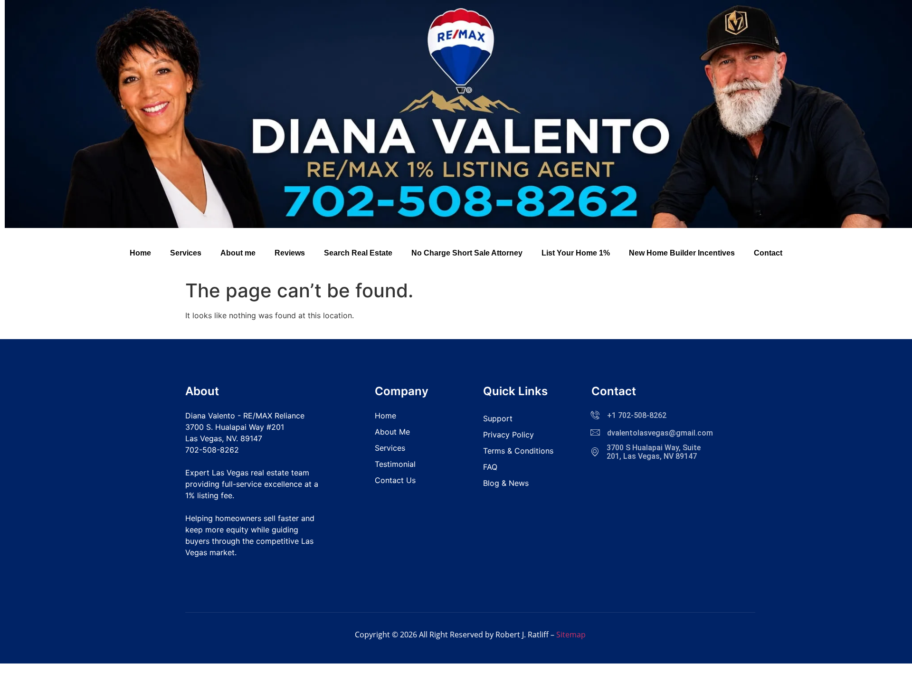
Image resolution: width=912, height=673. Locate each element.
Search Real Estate (358, 253)
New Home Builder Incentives (682, 253)
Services (185, 253)
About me (238, 253)
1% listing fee (208, 495)
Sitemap (571, 634)
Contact (768, 253)
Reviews (290, 253)
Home (140, 253)
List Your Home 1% (576, 253)
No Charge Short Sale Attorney (466, 253)
